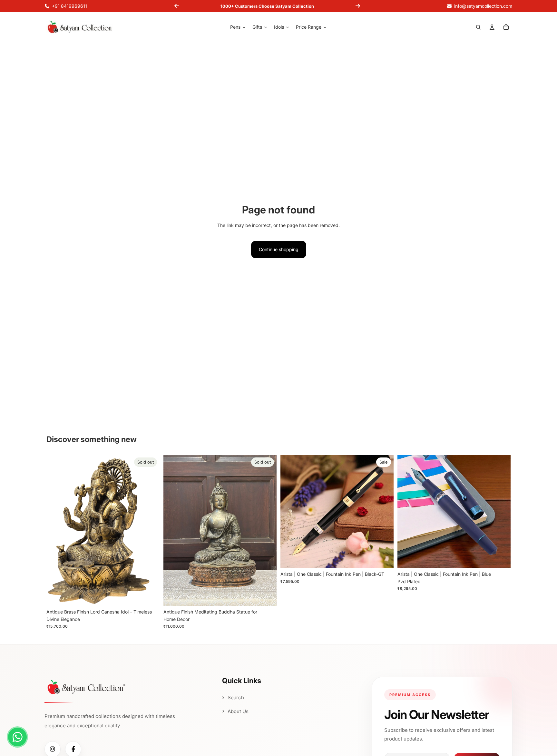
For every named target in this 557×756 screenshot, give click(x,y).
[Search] (478, 27)
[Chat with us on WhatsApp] (17, 737)
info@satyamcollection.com (483, 6)
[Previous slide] (176, 6)
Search (236, 697)
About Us (238, 711)
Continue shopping (278, 249)
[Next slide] (358, 6)
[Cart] (506, 27)
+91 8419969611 (69, 6)
